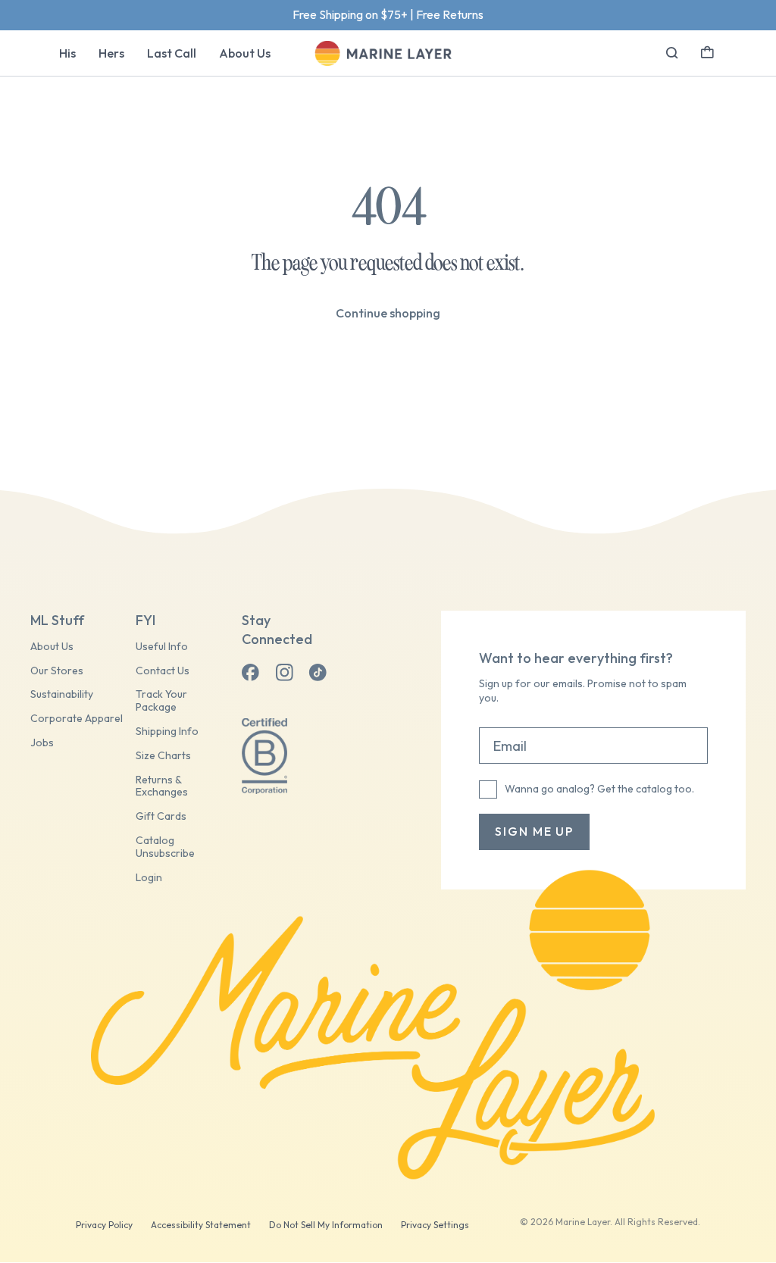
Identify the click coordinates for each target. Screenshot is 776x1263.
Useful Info (162, 646)
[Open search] (672, 53)
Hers (111, 53)
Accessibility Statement (201, 1224)
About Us (245, 53)
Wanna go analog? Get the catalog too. (599, 789)
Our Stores (56, 670)
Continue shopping (388, 312)
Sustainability (61, 694)
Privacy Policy (104, 1224)
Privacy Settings (435, 1224)
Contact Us (162, 670)
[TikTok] (317, 673)
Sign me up (534, 831)
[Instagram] (284, 673)
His (67, 53)
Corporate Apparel (76, 718)
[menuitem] (67, 53)
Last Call (171, 53)
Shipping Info (167, 731)
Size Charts (163, 755)
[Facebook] (251, 673)
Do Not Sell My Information (326, 1224)
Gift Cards (161, 816)
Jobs (42, 742)
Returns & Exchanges (162, 786)
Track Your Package (161, 701)
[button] (707, 50)
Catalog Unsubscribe (165, 847)
